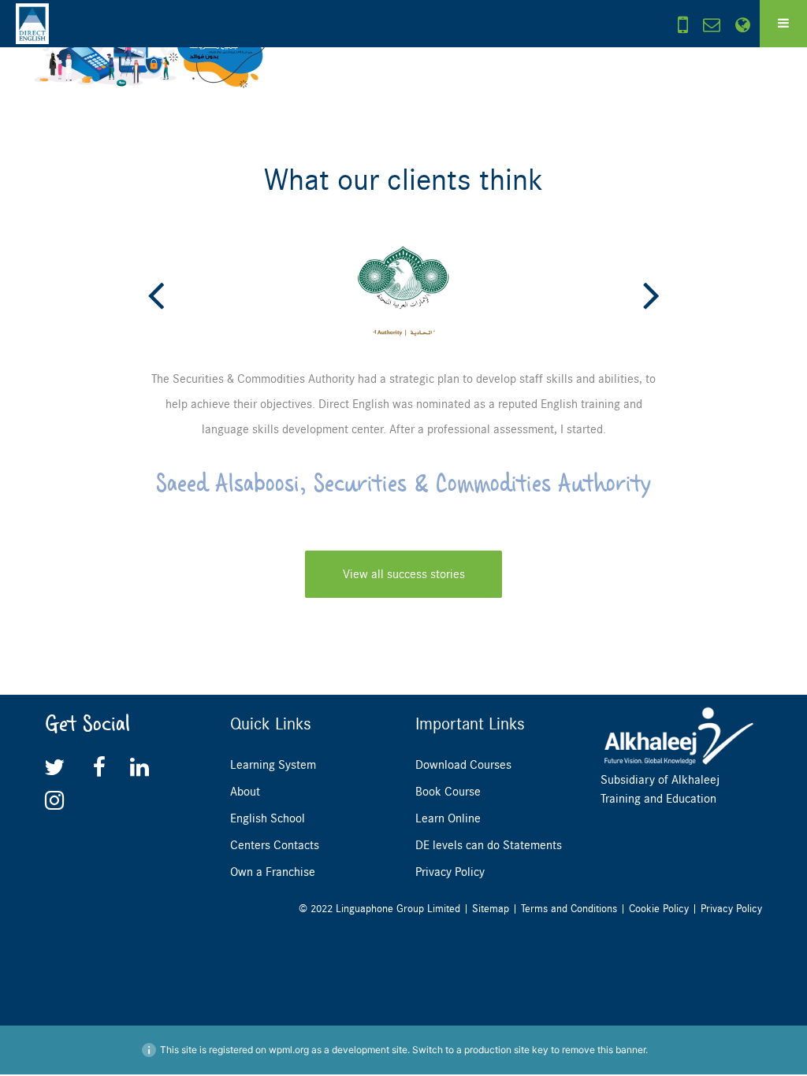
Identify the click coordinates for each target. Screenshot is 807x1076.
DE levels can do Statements (488, 845)
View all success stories (404, 574)
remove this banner (603, 1050)
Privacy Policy (450, 872)
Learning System (273, 765)
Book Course (448, 792)
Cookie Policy (659, 908)
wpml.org (289, 1050)
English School (267, 818)
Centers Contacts (274, 845)
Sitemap (490, 908)
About (245, 792)
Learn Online (448, 818)
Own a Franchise (272, 872)
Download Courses (463, 765)
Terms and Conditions (569, 908)
